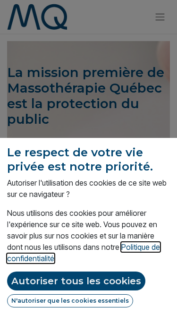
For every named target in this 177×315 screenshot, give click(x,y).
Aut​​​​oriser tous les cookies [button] (76, 281)
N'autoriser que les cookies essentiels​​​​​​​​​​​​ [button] (70, 300)
